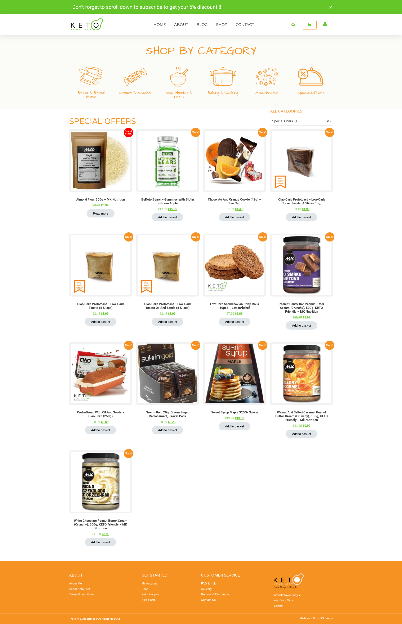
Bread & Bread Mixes (91, 95)
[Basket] (309, 24)
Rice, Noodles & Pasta (179, 95)
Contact (245, 24)
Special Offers (311, 92)
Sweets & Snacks (135, 92)
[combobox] (301, 121)
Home (159, 24)
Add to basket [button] (167, 217)
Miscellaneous (266, 92)
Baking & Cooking (223, 92)
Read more (100, 213)
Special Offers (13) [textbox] (300, 121)
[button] (293, 24)
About (181, 24)
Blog (202, 24)
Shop (221, 24)
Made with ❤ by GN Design (316, 618)
